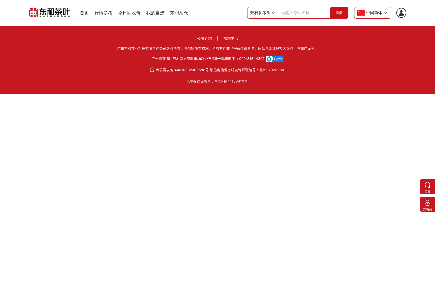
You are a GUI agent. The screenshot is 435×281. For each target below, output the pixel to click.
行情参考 (103, 12)
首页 (84, 12)
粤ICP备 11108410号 (231, 81)
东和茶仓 (179, 12)
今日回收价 (129, 12)
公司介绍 (204, 38)
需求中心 (230, 38)
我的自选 (155, 12)
